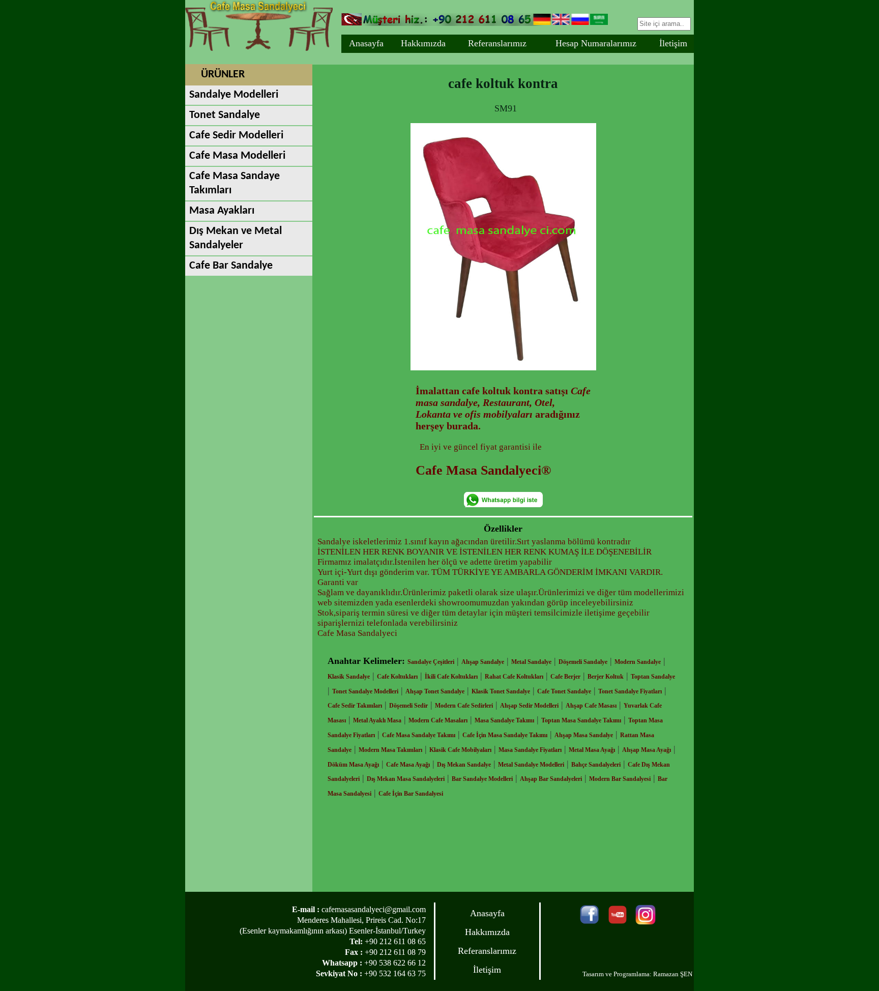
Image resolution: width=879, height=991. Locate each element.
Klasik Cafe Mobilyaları (460, 749)
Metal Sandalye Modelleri (531, 764)
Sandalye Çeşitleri (430, 661)
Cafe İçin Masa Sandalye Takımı (504, 735)
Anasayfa (366, 43)
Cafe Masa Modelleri (237, 156)
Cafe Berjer (565, 676)
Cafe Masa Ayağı (408, 764)
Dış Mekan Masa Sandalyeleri (406, 778)
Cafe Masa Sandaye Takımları (234, 183)
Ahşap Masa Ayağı (646, 749)
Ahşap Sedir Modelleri (529, 705)
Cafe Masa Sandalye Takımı (418, 735)
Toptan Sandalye (653, 676)
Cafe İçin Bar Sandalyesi (410, 793)
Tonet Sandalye (224, 115)
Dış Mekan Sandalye (464, 764)
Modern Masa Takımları (390, 749)
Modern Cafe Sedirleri (464, 705)
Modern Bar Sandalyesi (620, 778)
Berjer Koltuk (606, 676)
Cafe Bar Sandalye (231, 266)
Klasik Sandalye (349, 676)
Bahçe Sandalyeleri (596, 764)
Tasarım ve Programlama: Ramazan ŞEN (637, 974)
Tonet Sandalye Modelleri (365, 691)
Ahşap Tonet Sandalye (434, 691)
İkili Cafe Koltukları (451, 676)
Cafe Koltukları (397, 676)
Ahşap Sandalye (482, 661)
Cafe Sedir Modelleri (236, 135)
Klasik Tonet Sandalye (501, 691)
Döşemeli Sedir (408, 705)
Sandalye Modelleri (233, 95)
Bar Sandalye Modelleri (482, 778)
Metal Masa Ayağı (592, 749)
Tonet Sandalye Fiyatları (630, 691)
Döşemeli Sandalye (583, 661)
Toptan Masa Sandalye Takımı (581, 720)
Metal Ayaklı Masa (377, 720)
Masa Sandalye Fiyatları (530, 749)
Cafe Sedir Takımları (355, 705)
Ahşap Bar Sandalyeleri (551, 778)
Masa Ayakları (221, 211)
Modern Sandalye (637, 661)
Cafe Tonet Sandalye (564, 691)
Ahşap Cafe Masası (591, 705)
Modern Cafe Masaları (437, 720)
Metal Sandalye (531, 661)
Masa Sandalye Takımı (504, 720)
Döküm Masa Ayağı (353, 764)
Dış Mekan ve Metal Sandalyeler (235, 238)
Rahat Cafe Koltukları (514, 676)
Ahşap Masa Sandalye (583, 735)
